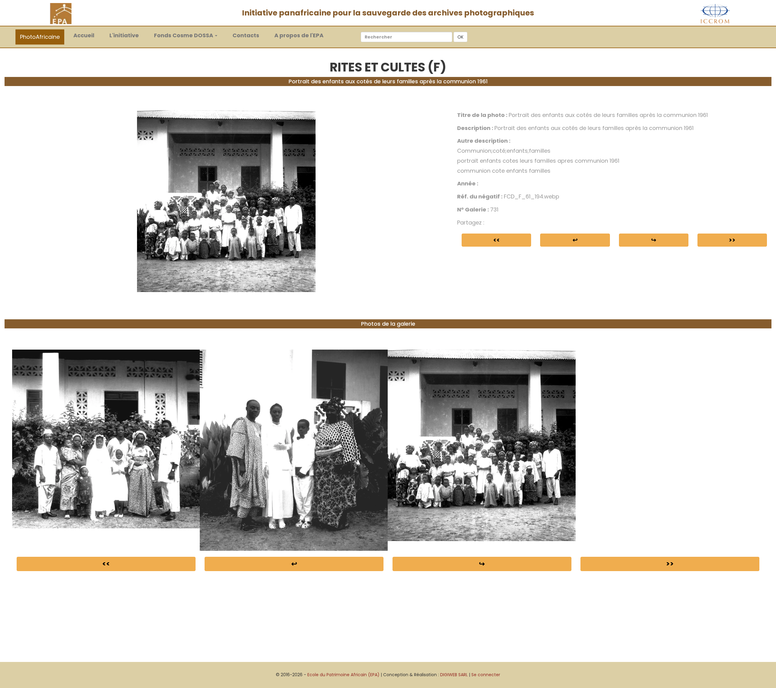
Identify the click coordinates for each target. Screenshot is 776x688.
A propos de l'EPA (298, 35)
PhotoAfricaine (40, 37)
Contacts (245, 35)
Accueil (86, 35)
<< (496, 240)
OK (460, 37)
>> (732, 240)
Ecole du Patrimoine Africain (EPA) (343, 675)
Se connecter (485, 675)
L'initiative (124, 35)
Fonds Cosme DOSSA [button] (184, 35)
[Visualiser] (226, 201)
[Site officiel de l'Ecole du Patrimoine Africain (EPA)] (61, 13)
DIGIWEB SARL (454, 675)
